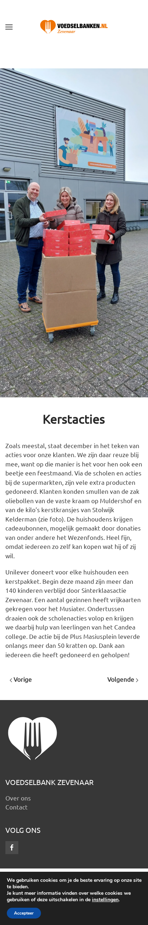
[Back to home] (74, 27)
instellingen (105, 900)
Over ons (18, 798)
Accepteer (24, 913)
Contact (16, 807)
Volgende (121, 679)
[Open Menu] (9, 27)
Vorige (22, 679)
